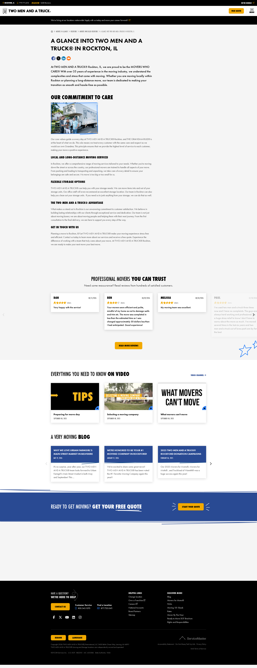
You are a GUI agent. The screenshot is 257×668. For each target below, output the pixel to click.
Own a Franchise (136, 600)
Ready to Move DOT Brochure (179, 618)
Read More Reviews (128, 345)
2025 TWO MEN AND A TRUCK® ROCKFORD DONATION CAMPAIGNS (181, 452)
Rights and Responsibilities (178, 622)
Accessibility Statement (166, 644)
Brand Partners (134, 611)
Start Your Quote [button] (191, 506)
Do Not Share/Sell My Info (185, 644)
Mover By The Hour (175, 615)
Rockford (74, 31)
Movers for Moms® (175, 600)
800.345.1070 (83, 608)
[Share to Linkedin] (64, 58)
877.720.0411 (106, 608)
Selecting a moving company (123, 414)
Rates (169, 611)
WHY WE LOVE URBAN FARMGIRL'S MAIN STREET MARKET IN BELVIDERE (73, 452)
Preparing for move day (67, 414)
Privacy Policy (201, 644)
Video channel (197, 375)
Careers (132, 604)
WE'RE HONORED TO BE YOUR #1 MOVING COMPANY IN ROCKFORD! (127, 452)
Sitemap (131, 615)
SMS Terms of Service (198, 649)
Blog (169, 596)
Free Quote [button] (236, 11)
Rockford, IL (9, 3)
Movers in (62, 31)
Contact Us (60, 606)
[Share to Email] (69, 58)
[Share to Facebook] (53, 58)
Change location (135, 596)
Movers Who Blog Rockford (89, 31)
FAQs (169, 604)
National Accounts (136, 607)
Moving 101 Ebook (175, 607)
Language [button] (77, 637)
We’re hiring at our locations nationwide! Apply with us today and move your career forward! (94, 20)
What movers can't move (174, 414)
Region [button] (58, 637)
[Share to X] (58, 58)
